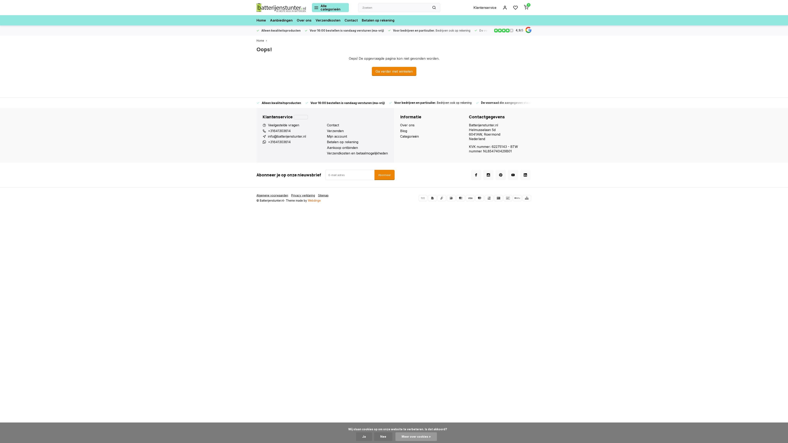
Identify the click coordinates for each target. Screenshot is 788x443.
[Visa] (470, 198)
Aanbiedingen (281, 20)
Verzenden (335, 131)
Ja (364, 436)
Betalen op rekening (378, 20)
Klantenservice (484, 8)
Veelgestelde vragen (283, 125)
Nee (383, 436)
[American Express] (489, 198)
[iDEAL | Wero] (451, 198)
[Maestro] (479, 198)
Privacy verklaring (303, 195)
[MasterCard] (460, 198)
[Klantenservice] (301, 117)
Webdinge (314, 200)
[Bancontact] (508, 198)
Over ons (304, 20)
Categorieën (409, 136)
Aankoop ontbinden (342, 148)
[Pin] (498, 198)
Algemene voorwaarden (272, 195)
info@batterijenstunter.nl (287, 136)
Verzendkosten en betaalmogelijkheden (357, 153)
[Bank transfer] (423, 198)
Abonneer (384, 175)
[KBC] (526, 198)
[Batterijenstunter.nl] (281, 7)
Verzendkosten (328, 20)
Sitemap (323, 195)
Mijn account (337, 136)
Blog (403, 131)
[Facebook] (476, 175)
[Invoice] (432, 198)
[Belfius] (517, 198)
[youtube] (513, 175)
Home (261, 20)
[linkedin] (525, 175)
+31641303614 (279, 131)
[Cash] (442, 198)
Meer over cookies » (416, 436)
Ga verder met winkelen (394, 71)
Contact (351, 20)
